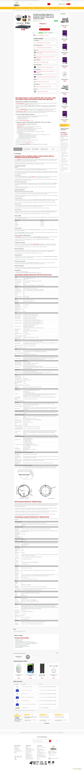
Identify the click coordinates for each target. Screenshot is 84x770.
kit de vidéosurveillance (20, 103)
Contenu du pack (44, 149)
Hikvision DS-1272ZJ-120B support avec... (65, 93)
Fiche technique (26, 149)
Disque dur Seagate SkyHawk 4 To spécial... (30, 675)
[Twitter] (15, 757)
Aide (60, 8)
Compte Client (62, 4)
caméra (44, 106)
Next (58, 653)
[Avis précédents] (22, 717)
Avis (53, 149)
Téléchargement (35, 149)
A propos (27, 747)
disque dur (21, 120)
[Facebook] (18, 757)
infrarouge (33, 176)
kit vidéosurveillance (20, 111)
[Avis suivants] (69, 717)
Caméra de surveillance (31, 8)
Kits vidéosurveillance (21, 8)
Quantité (40, 26)
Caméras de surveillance (21, 123)
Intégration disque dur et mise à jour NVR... (65, 79)
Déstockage (65, 8)
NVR (48, 111)
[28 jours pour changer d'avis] (65, 125)
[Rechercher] (49, 4)
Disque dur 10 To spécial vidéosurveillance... (64, 120)
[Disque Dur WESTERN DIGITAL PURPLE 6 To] (65, 60)
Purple (29, 120)
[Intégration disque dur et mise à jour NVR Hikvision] (65, 74)
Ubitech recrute (16, 748)
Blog (57, 8)
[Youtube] (21, 757)
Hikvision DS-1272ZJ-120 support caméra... (65, 25)
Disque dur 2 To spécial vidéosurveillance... (64, 39)
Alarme (39, 8)
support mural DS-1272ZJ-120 (24, 144)
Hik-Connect (28, 142)
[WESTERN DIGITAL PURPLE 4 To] (65, 47)
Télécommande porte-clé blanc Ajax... (19, 675)
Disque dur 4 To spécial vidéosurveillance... (64, 52)
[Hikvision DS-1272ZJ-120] (65, 20)
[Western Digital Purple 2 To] (65, 33)
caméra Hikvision (18, 236)
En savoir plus (18, 149)
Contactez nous (16, 747)
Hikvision (19, 159)
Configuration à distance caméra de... (54, 675)
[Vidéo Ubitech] (53, 758)
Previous (56, 653)
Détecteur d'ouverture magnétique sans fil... (42, 675)
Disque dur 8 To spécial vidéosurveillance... (64, 106)
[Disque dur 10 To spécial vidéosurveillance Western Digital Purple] (65, 114)
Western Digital (25, 120)
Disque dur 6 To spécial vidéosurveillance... (64, 66)
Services (52, 8)
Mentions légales (28, 748)
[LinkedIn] (15, 759)
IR (25, 283)
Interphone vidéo (46, 8)
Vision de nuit (19, 126)
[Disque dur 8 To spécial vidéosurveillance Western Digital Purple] (65, 101)
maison (26, 104)
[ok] (50, 741)
